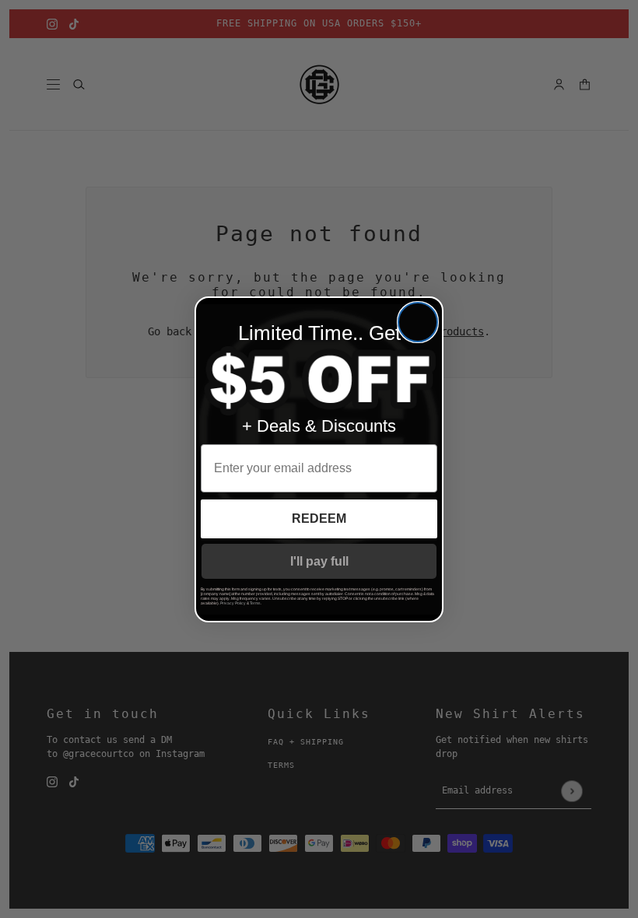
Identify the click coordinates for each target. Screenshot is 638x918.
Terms (255, 603)
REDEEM (319, 518)
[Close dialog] (417, 322)
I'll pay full (319, 561)
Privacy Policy (233, 603)
